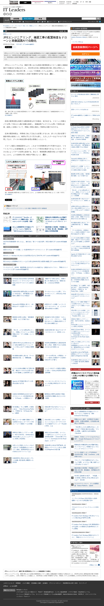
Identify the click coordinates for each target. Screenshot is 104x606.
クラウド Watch (72, 592)
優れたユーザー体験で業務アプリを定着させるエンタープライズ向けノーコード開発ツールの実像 (23, 422)
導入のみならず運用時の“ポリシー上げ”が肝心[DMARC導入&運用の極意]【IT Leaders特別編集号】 (35, 261)
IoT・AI (82, 1)
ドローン (68, 3)
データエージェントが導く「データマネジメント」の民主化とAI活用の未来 (55, 293)
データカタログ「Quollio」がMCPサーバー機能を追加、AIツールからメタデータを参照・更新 (23, 219)
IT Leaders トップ (8, 26)
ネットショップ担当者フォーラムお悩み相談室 (49, 594)
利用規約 (18, 583)
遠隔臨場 (44, 208)
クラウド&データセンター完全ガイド (26, 592)
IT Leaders (14, 9)
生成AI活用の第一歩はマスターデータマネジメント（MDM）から (80, 200)
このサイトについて (8, 583)
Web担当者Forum (49, 592)
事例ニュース (33, 26)
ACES (39, 208)
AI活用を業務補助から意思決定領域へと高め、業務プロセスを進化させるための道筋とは (55, 345)
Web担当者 (62, 1)
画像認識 (34, 208)
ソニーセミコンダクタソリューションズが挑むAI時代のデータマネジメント (55, 383)
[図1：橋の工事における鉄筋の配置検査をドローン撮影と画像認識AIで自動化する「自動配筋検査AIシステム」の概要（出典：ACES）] (35, 110)
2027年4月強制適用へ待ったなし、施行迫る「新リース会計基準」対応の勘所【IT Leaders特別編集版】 (35, 242)
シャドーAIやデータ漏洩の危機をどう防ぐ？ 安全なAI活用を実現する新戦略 (55, 370)
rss (10, 14)
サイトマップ (83, 583)
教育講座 (75, 3)
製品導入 (50, 2)
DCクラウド (38, 2)
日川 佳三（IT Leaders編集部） (25, 44)
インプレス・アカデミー (23, 596)
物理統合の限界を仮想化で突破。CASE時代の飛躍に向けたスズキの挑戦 (55, 396)
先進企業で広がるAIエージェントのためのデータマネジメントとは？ (55, 409)
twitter (4, 14)
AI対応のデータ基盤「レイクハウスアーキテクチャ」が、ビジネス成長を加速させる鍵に (55, 306)
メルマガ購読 (26, 583)
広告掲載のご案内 (36, 583)
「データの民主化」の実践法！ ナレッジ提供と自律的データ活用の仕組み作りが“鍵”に (55, 357)
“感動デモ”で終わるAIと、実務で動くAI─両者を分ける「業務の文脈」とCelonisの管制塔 (55, 281)
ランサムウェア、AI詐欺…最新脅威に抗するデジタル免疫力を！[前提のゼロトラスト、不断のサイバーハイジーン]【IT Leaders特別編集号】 (35, 268)
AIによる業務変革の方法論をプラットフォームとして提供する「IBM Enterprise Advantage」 (23, 229)
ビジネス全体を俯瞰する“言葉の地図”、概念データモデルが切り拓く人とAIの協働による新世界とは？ (23, 370)
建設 (29, 208)
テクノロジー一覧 (20, 26)
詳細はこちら (94, 565)
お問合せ (5, 586)
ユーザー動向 (17, 21)
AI (40, 21)
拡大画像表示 (8, 115)
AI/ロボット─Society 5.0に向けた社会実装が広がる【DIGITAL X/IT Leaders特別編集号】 (31, 255)
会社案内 (45, 583)
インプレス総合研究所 (61, 592)
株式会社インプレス (21, 589)
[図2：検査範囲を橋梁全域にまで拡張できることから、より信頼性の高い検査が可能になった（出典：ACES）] (35, 191)
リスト (14, 47)
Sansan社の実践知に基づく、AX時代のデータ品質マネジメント (80, 160)
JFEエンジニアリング (12, 208)
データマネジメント (66, 21)
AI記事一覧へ (63, 31)
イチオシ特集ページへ (91, 402)
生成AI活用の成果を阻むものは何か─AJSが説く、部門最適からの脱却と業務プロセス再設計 (23, 293)
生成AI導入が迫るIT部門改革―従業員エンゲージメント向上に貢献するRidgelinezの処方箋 (55, 447)
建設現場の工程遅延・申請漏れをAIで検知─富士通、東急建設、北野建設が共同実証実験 (56, 229)
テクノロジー (28, 18)
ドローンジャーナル (90, 594)
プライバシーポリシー (55, 583)
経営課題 (16, 18)
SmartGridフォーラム (84, 592)
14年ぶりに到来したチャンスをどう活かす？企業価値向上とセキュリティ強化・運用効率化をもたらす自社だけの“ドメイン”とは (80, 345)
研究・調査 (88, 1)
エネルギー (62, 3)
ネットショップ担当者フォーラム (25, 594)
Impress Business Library (78, 37)
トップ (7, 20)
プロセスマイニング (30, 21)
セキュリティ (53, 21)
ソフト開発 (76, 1)
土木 (26, 208)
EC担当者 (68, 1)
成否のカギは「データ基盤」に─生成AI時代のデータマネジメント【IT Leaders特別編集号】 (32, 249)
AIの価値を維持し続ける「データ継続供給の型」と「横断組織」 (80, 224)
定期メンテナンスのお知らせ (79, 109)
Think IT (40, 592)
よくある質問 (13, 586)
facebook (7, 14)
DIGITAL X (81, 594)
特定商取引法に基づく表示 (70, 583)
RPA (44, 21)
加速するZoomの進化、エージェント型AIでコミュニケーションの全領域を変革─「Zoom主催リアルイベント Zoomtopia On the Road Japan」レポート (56, 437)
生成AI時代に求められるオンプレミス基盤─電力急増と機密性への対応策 (23, 460)
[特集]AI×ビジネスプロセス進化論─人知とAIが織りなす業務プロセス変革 (85, 375)
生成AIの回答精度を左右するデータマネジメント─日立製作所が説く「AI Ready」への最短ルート (23, 396)
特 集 (40, 18)
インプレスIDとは (77, 42)
